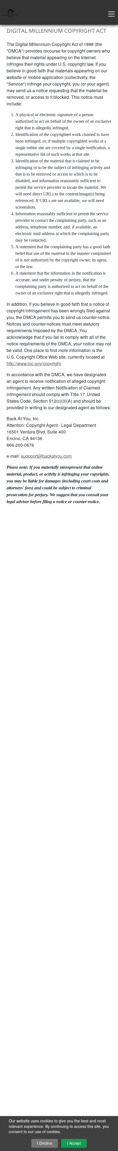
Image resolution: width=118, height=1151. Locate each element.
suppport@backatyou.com (46, 456)
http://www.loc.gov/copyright (34, 363)
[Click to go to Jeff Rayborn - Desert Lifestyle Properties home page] (11, 13)
